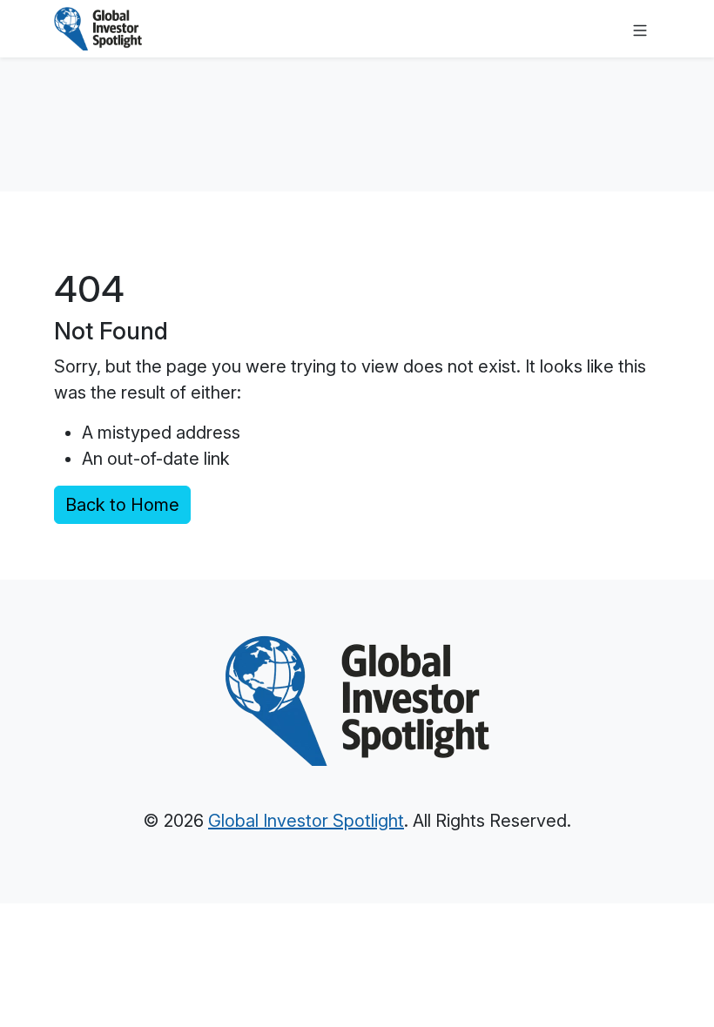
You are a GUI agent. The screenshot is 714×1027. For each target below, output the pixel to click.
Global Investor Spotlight (306, 820)
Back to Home (122, 504)
